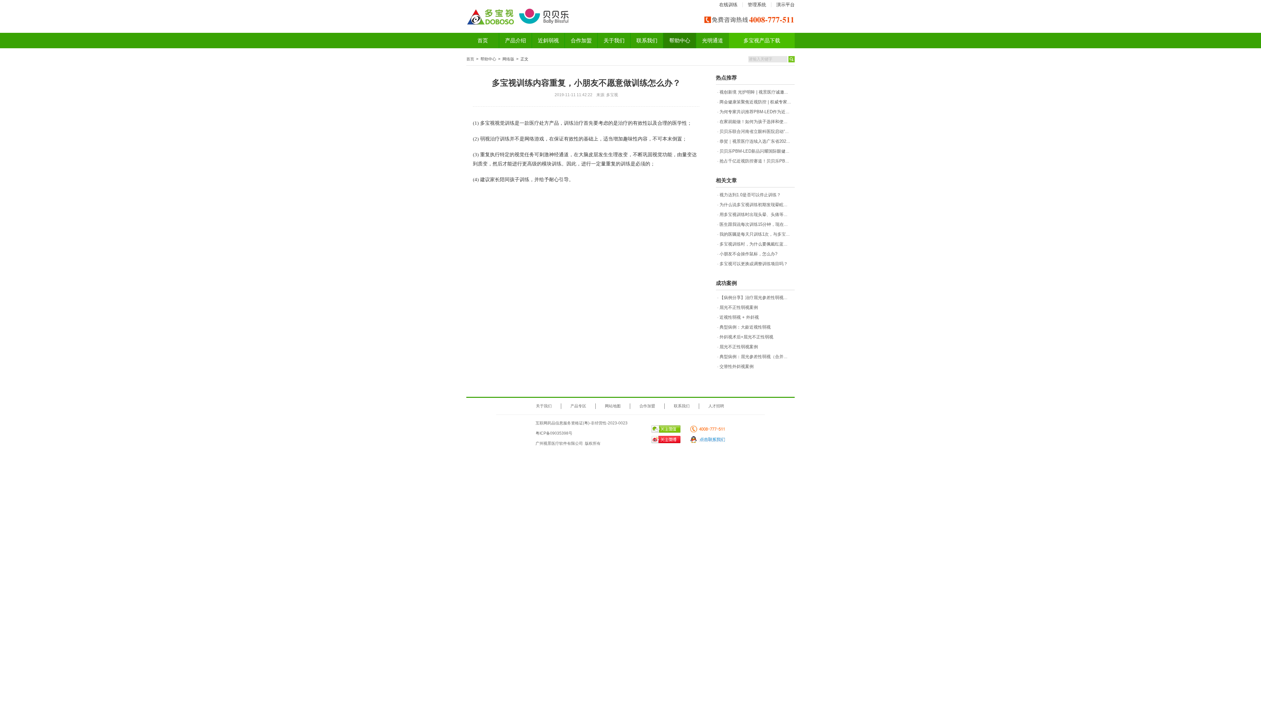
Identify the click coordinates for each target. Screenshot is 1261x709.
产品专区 (578, 406)
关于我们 (614, 40)
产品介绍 (515, 40)
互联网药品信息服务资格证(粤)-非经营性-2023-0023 (582, 423)
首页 (482, 40)
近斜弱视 (548, 40)
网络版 (508, 59)
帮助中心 (679, 40)
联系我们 (646, 40)
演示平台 (785, 4)
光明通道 (712, 40)
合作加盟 (581, 40)
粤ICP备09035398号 (554, 433)
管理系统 (757, 4)
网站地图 (613, 406)
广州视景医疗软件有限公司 (559, 443)
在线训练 (728, 4)
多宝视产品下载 (761, 40)
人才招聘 (716, 406)
